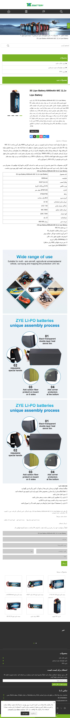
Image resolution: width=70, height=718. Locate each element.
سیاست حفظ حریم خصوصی (16, 709)
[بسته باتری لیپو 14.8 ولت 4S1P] (35, 583)
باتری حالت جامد (61, 63)
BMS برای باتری (35, 616)
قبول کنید (25, 713)
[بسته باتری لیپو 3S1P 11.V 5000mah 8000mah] (13, 583)
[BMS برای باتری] (35, 605)
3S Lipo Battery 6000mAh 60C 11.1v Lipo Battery (52, 38)
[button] (36, 643)
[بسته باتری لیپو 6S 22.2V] (13, 605)
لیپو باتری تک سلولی (9, 520)
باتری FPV (62, 71)
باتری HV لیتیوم (56, 616)
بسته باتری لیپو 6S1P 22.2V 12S (56, 594)
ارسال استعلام (34, 131)
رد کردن (33, 713)
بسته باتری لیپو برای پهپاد (33, 520)
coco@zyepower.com (61, 700)
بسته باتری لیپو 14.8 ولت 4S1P (35, 594)
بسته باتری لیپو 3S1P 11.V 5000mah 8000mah (13, 594)
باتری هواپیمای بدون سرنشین (57, 67)
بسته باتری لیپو (21, 520)
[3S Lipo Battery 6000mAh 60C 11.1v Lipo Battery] (15, 101)
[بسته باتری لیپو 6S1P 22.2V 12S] (56, 583)
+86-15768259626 (62, 698)
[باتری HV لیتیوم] (56, 605)
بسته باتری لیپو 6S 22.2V (13, 616)
